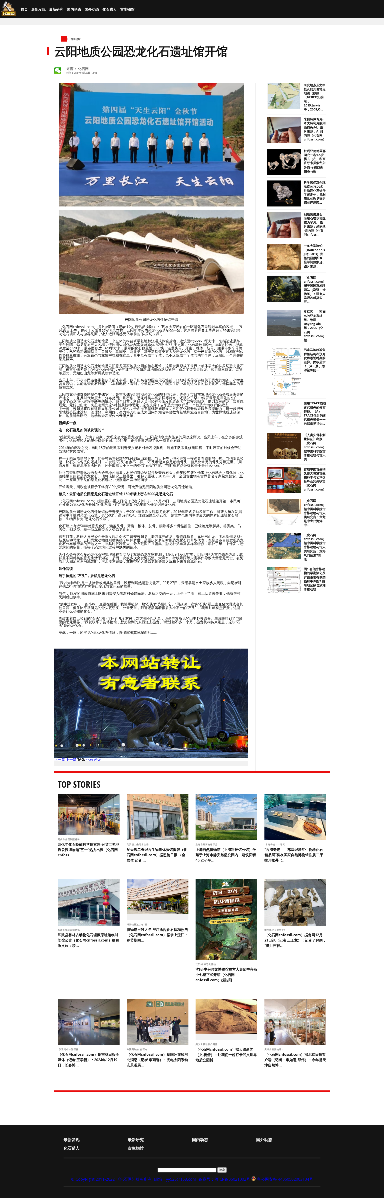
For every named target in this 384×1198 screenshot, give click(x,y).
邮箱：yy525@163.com (175, 1179)
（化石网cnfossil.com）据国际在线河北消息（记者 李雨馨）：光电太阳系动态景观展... (157, 1060)
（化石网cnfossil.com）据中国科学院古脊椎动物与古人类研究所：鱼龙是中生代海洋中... (315, 513)
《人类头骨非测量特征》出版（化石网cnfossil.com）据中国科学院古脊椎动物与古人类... (315, 447)
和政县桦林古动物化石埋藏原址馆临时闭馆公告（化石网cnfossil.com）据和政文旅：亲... (88, 940)
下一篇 (71, 759)
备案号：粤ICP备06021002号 (224, 1179)
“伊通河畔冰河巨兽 (68, 1049)
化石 (89, 759)
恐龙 (97, 759)
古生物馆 (127, 9)
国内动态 (74, 9)
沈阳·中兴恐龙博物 (206, 964)
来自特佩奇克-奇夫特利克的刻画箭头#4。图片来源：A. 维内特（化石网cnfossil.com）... (316, 129)
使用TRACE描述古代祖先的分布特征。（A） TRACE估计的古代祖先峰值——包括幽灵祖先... (315, 413)
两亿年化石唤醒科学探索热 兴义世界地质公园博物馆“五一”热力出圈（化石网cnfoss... (88, 849)
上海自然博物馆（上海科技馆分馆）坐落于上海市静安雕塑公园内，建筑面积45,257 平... (226, 855)
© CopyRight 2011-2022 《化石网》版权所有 (111, 1179)
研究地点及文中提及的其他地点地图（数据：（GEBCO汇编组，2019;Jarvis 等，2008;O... (315, 97)
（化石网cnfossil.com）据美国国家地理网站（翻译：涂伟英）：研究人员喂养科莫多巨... (315, 290)
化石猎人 (109, 9)
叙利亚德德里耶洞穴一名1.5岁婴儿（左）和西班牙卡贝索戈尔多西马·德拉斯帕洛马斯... (315, 161)
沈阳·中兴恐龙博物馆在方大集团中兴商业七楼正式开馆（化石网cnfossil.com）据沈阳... (226, 974)
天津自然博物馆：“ (275, 1049)
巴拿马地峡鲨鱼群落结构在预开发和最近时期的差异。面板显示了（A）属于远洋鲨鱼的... (315, 360)
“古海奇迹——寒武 (275, 844)
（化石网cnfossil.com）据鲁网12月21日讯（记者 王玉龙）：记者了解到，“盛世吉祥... (295, 940)
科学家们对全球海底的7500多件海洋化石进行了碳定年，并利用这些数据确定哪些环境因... (315, 192)
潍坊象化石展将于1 (275, 929)
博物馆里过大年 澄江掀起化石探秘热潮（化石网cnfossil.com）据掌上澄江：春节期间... (157, 935)
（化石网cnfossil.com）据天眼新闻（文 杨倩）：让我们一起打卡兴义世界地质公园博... (226, 1054)
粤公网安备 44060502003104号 (285, 1179)
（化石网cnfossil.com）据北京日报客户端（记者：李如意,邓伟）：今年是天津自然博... (295, 1060)
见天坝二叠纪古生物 (138, 844)
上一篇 (59, 759)
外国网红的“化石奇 (137, 1049)
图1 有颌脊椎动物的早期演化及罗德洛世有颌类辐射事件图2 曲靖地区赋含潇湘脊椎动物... (315, 579)
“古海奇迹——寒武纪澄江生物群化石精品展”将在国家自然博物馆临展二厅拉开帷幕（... (293, 855)
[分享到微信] (57, 70)
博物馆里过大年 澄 (137, 924)
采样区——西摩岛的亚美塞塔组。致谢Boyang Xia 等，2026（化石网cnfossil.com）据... (315, 326)
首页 (24, 9)
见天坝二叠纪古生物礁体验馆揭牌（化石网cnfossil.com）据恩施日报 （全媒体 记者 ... (157, 855)
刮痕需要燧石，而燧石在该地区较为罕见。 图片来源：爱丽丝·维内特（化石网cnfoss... (315, 224)
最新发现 (38, 9)
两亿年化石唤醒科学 (69, 839)
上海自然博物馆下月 (207, 844)
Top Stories (79, 784)
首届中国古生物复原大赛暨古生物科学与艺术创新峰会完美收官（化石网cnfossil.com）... (316, 479)
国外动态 (92, 9)
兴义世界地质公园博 (207, 1044)
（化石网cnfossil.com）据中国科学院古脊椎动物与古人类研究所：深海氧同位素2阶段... (315, 547)
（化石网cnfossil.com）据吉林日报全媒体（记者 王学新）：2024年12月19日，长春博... (88, 1060)
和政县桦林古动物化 (69, 929)
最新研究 (56, 9)
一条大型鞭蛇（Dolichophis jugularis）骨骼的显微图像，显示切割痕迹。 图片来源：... (315, 256)
